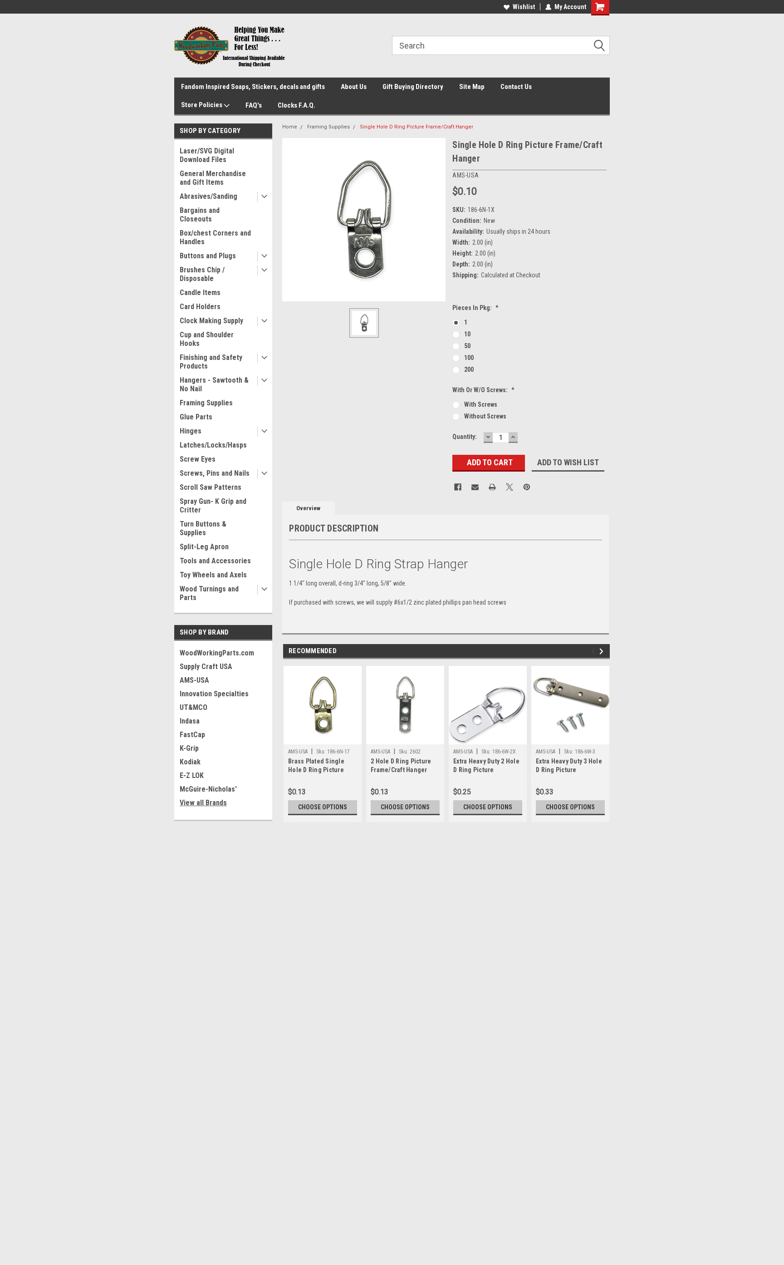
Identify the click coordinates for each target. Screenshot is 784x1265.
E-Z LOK (192, 775)
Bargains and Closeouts (200, 214)
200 (469, 369)
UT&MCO (193, 707)
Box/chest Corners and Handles (215, 237)
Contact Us (516, 87)
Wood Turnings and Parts (209, 593)
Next (602, 651)
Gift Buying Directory (412, 87)
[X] (509, 487)
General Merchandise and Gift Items (213, 178)
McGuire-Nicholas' (208, 789)
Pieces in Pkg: (475, 307)
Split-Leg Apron (204, 546)
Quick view (570, 737)
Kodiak (190, 762)
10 (467, 334)
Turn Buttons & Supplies (203, 528)
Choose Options (322, 807)
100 (469, 357)
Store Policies (202, 105)
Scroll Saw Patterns (210, 487)
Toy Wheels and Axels (213, 575)
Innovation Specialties (214, 693)
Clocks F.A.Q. (296, 105)
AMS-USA (194, 680)
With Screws (480, 404)
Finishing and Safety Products (211, 361)
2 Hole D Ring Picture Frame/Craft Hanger (401, 765)
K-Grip (189, 748)
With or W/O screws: (483, 390)
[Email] (475, 487)
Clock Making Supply (211, 320)
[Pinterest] (526, 487)
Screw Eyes (198, 459)
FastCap (192, 734)
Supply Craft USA (206, 666)
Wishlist (524, 6)
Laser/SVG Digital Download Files (207, 155)
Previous (594, 651)
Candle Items (200, 292)
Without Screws (485, 416)
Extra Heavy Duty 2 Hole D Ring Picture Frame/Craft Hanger (486, 766)
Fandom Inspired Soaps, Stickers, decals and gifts (253, 87)
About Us (354, 87)
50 (467, 345)
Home (289, 127)
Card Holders (200, 306)
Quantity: (464, 436)
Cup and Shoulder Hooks (207, 339)
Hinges (190, 431)
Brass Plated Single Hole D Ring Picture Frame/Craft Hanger (316, 766)
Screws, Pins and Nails (215, 473)
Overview (308, 508)
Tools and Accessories (215, 560)
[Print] (492, 487)
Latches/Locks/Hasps (213, 445)
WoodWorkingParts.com (217, 653)
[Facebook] (457, 487)
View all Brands (203, 802)
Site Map (472, 87)
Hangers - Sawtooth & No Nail (214, 384)
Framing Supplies (206, 403)
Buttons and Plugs (208, 255)
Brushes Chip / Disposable (202, 274)
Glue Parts (196, 417)
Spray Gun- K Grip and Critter (213, 505)
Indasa (190, 721)
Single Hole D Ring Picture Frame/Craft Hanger (416, 127)
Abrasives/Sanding (208, 196)
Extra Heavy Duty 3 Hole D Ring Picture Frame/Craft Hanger (569, 766)
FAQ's (253, 105)
